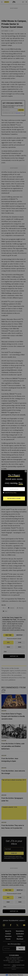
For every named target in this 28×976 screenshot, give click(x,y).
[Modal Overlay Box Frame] (14, 488)
